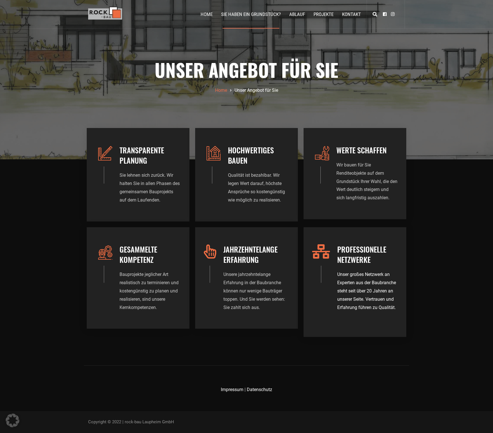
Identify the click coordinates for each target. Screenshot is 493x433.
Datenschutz (259, 389)
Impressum (232, 389)
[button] (12, 420)
